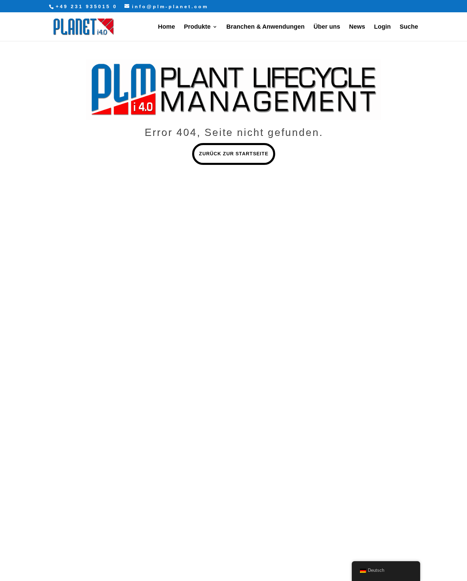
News (357, 27)
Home (166, 27)
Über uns (326, 27)
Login (382, 27)
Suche (409, 27)
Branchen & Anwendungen (265, 27)
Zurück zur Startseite (233, 153)
